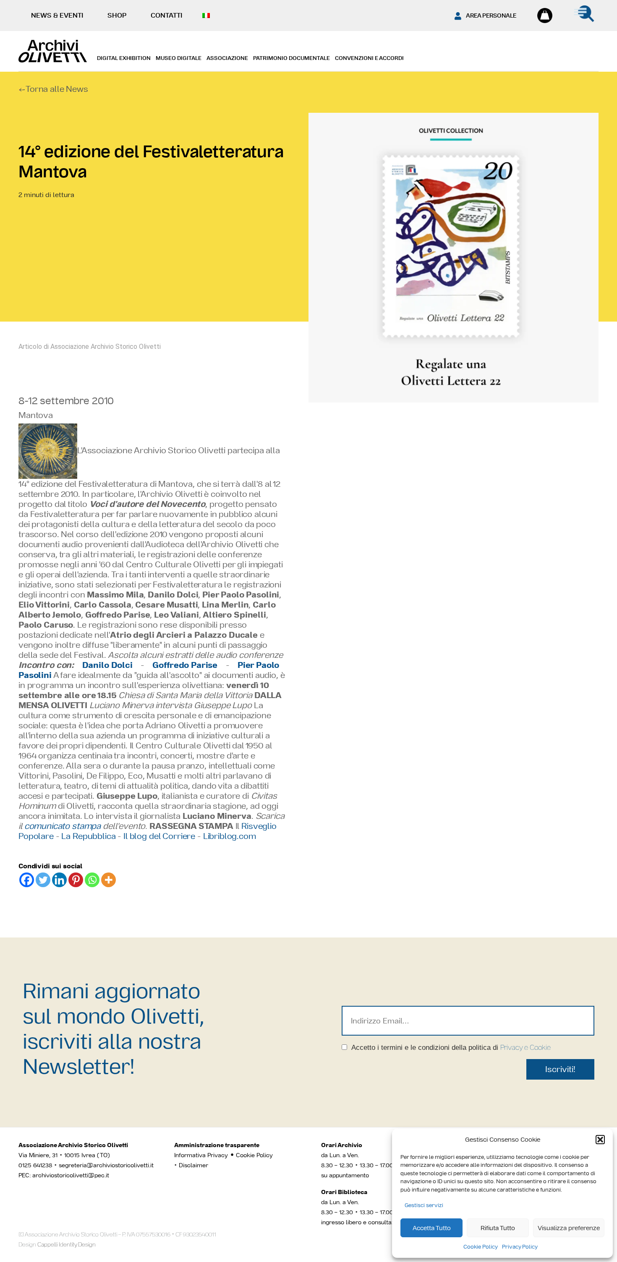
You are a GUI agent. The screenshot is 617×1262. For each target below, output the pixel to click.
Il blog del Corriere (159, 836)
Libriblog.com (229, 836)
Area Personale (491, 15)
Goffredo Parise (184, 665)
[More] (108, 879)
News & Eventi (57, 15)
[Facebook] (26, 879)
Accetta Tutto (432, 1227)
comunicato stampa (62, 826)
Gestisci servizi (424, 1205)
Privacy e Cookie (525, 1047)
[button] (600, 1139)
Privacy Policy (520, 1247)
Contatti (166, 15)
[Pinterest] (75, 879)
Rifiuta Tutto (498, 1227)
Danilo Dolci (107, 665)
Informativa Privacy (201, 1155)
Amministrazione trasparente (216, 1145)
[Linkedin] (59, 879)
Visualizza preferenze (569, 1227)
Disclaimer (193, 1165)
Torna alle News (57, 89)
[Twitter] (43, 879)
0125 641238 (35, 1165)
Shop (116, 15)
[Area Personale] (458, 16)
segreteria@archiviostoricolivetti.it (106, 1165)
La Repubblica (88, 836)
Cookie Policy (480, 1247)
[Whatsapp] (92, 879)
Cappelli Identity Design (66, 1244)
